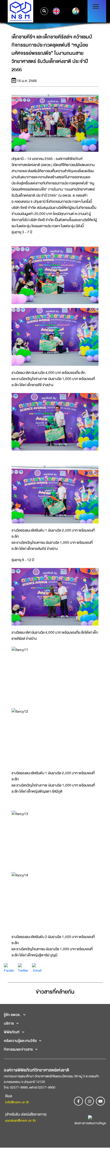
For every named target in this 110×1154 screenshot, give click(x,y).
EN (55, 11)
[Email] (37, 968)
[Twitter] (23, 968)
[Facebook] (9, 968)
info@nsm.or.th (17, 1102)
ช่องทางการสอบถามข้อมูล (90, 1123)
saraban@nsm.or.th (20, 1120)
